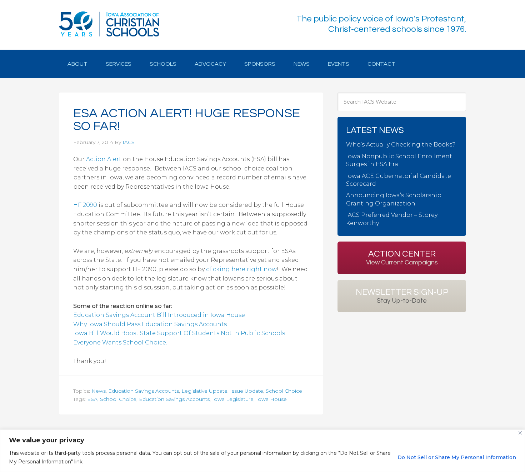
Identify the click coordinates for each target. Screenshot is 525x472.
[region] (262, 450)
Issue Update (246, 391)
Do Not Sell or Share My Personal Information (457, 457)
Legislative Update (204, 391)
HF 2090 (85, 205)
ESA (92, 399)
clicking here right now (241, 269)
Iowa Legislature (233, 399)
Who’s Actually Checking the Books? (400, 144)
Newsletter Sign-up (402, 296)
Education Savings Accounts (143, 391)
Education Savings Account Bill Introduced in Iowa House (159, 315)
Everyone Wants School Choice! (120, 342)
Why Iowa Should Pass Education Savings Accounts (150, 324)
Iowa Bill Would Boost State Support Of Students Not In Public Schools (179, 333)
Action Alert (103, 159)
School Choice (284, 391)
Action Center (402, 257)
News (98, 391)
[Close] (520, 432)
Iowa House (271, 399)
